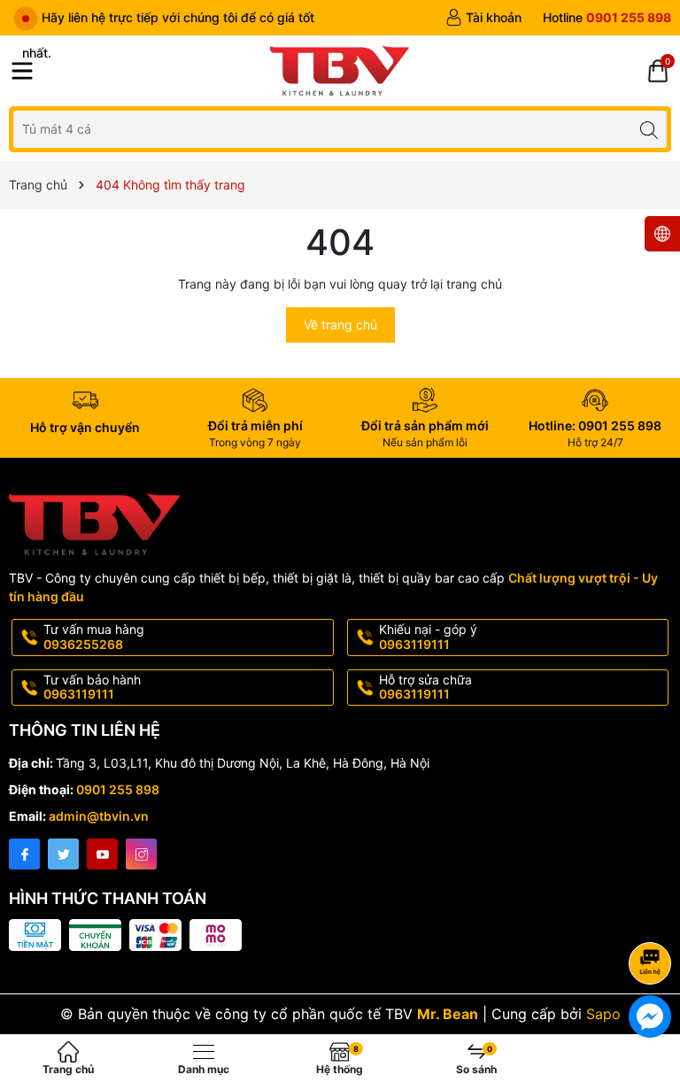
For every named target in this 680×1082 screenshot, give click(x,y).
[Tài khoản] (483, 17)
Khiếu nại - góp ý (428, 637)
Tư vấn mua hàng (93, 637)
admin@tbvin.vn (99, 815)
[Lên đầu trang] (653, 915)
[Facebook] (24, 854)
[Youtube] (102, 854)
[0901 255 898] (607, 17)
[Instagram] (141, 854)
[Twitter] (63, 854)
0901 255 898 (117, 789)
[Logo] (339, 70)
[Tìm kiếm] (648, 128)
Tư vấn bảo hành (92, 687)
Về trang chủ (340, 324)
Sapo (603, 1014)
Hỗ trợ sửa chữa (425, 687)
